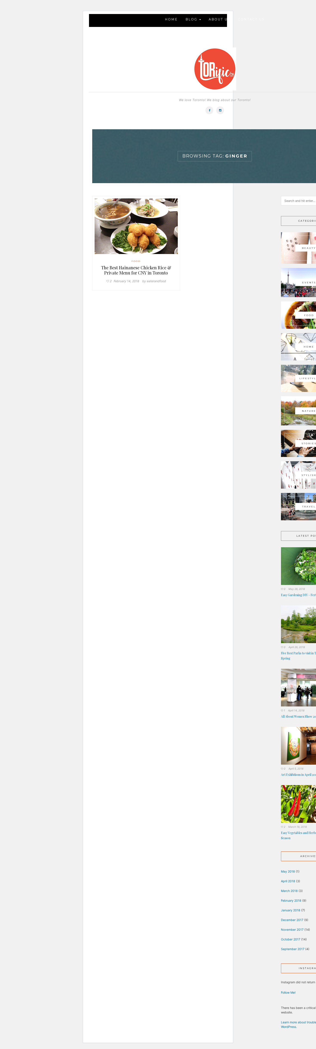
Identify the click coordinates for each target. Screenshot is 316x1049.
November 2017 (292, 929)
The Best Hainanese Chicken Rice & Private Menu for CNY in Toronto (136, 270)
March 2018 (289, 891)
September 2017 (292, 949)
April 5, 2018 (295, 768)
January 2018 (290, 910)
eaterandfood (156, 281)
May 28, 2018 (296, 589)
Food (136, 261)
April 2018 (288, 881)
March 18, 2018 (297, 826)
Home (171, 19)
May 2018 (288, 871)
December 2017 (292, 920)
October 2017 (290, 939)
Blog (192, 19)
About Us (219, 19)
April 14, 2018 (296, 710)
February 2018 (291, 900)
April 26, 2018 (296, 647)
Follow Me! (288, 992)
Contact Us (251, 19)
